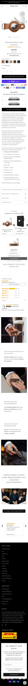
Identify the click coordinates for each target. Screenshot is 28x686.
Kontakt (3, 558)
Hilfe (3, 556)
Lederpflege (4, 571)
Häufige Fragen (5, 561)
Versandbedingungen (14, 55)
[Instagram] (5, 625)
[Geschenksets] (14, 496)
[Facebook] (2, 625)
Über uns (4, 581)
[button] (11, 47)
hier (18, 183)
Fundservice (4, 554)
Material (4, 566)
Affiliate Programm (6, 576)
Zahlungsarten (5, 601)
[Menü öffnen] (2, 6)
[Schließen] (25, 644)
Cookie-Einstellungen (7, 578)
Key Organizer (14, 249)
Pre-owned (4, 573)
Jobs (3, 551)
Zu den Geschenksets (14, 109)
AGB (3, 596)
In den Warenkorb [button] (14, 258)
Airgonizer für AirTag (7, 230)
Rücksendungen (5, 589)
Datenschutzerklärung (13, 670)
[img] (9, 305)
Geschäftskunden (6, 549)
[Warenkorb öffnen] (26, 6)
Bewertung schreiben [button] (14, 284)
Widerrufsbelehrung (6, 591)
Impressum (4, 603)
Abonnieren (14, 674)
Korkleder (4, 568)
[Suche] (23, 6)
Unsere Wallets (5, 563)
